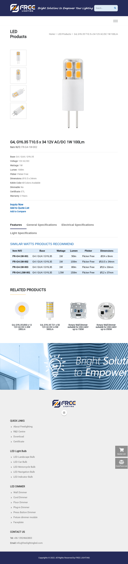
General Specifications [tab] (42, 224)
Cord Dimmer (20, 497)
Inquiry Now (16, 204)
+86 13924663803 (23, 538)
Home (52, 34)
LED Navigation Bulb (24, 471)
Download (18, 436)
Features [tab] (16, 224)
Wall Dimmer (20, 492)
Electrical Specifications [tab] (78, 224)
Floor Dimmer (20, 502)
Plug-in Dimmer (21, 507)
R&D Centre (19, 431)
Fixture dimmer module (25, 517)
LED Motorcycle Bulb (24, 467)
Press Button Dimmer (24, 512)
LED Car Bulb (20, 462)
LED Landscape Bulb (24, 457)
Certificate (18, 441)
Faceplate (18, 522)
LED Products (64, 34)
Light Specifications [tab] (23, 233)
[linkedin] (64, 413)
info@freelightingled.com (29, 543)
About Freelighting (22, 426)
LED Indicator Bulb (23, 476)
